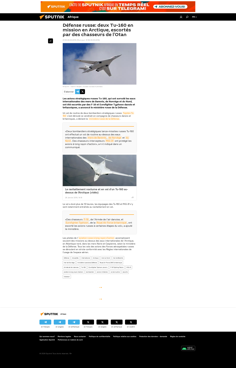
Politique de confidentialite (99, 336)
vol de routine (115, 272)
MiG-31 (109, 140)
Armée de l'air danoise (71, 267)
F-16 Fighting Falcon (117, 267)
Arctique (95, 258)
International (85, 258)
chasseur (67, 277)
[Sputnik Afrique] (53, 20)
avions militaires (102, 272)
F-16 (86, 219)
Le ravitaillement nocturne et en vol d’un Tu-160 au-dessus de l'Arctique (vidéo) (96, 191)
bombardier (90, 272)
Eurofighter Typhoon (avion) (98, 267)
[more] (132, 197)
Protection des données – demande (153, 336)
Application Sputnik (47, 340)
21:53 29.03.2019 (69, 40)
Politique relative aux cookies (124, 336)
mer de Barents (118, 258)
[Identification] (181, 16)
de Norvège (115, 137)
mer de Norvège (69, 263)
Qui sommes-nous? (47, 336)
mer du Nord (105, 258)
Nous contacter (80, 336)
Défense (66, 258)
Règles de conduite (177, 336)
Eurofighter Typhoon (77, 222)
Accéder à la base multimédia (92, 86)
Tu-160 (83, 267)
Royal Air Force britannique (111, 222)
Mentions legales (64, 336)
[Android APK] (188, 348)
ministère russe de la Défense (104, 118)
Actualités (75, 258)
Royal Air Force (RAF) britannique (111, 263)
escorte (125, 272)
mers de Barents (97, 137)
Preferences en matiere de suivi (70, 340)
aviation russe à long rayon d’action (96, 237)
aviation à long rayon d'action (73, 272)
